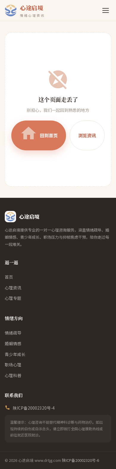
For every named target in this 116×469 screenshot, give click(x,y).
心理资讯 (13, 288)
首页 (9, 277)
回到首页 (39, 133)
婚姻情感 (13, 343)
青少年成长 (15, 354)
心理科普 (13, 375)
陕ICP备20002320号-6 (80, 460)
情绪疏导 (13, 333)
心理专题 (13, 298)
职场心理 (13, 365)
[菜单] (105, 10)
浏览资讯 (87, 135)
